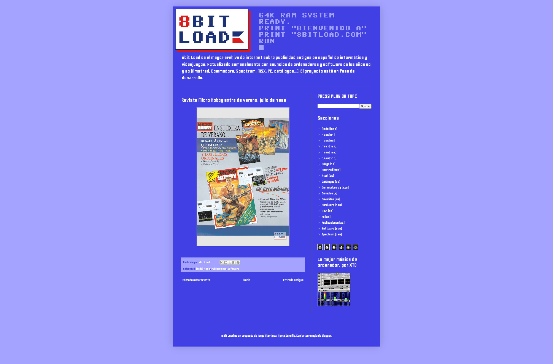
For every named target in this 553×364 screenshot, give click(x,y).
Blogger (326, 335)
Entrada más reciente (196, 280)
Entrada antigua (293, 280)
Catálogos (328, 182)
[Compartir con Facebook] (234, 262)
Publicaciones (218, 268)
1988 (325, 152)
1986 (325, 140)
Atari (325, 175)
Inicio (246, 280)
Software (233, 268)
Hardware (328, 205)
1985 (325, 134)
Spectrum (328, 234)
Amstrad (327, 170)
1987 (325, 146)
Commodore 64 (331, 187)
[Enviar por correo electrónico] (221, 262)
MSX (324, 211)
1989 (207, 268)
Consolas (327, 193)
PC (323, 217)
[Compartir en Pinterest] (238, 262)
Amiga (325, 164)
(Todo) (199, 268)
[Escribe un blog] (226, 262)
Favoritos (328, 199)
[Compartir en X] (230, 262)
